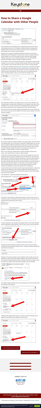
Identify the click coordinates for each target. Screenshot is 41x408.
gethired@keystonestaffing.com (20, 396)
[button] (20, 363)
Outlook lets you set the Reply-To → (30, 352)
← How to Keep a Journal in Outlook (10, 348)
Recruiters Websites (34, 400)
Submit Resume (21, 384)
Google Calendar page (23, 66)
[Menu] (20, 11)
